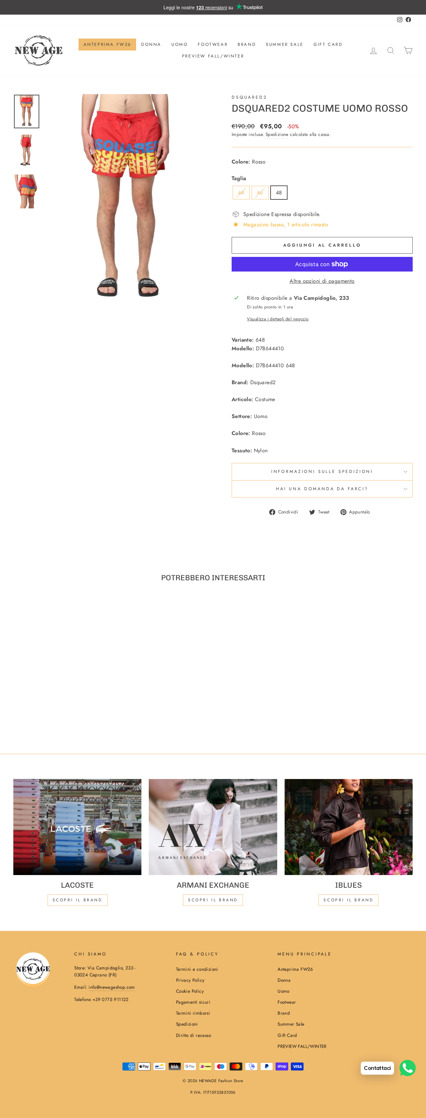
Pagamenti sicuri (193, 1002)
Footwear (213, 44)
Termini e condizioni (197, 969)
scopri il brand (78, 900)
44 (241, 192)
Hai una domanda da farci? (322, 489)
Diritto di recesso (193, 1035)
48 (279, 192)
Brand (247, 44)
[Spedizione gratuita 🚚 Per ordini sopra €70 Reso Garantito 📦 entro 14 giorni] (213, 7)
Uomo (179, 44)
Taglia (239, 178)
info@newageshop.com (112, 987)
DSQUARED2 (249, 97)
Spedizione (277, 134)
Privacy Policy (190, 980)
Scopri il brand (348, 900)
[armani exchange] (213, 827)
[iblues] (349, 827)
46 (260, 192)
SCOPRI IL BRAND (213, 900)
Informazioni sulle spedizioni (322, 471)
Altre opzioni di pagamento (322, 281)
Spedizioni (187, 1024)
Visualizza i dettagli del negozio (278, 319)
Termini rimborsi (193, 1013)
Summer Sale (285, 44)
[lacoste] (77, 827)
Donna (151, 44)
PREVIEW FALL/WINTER (213, 56)
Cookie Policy (190, 991)
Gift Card (328, 44)
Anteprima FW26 (107, 44)
